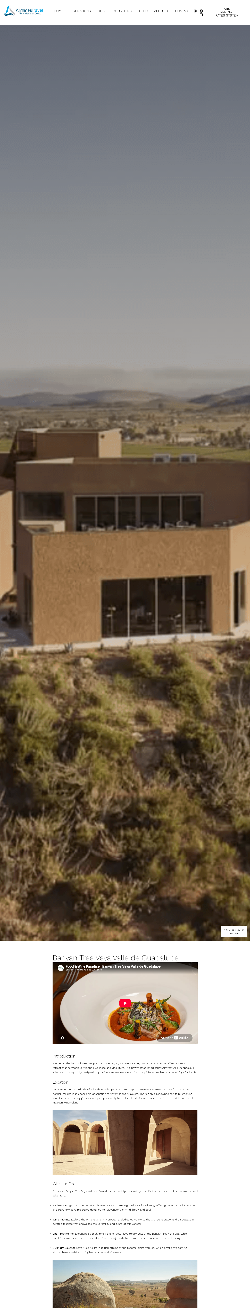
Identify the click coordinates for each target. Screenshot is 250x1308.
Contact (182, 11)
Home (58, 11)
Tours (101, 11)
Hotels (143, 11)
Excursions (121, 11)
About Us (162, 11)
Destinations (79, 11)
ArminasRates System (226, 12)
